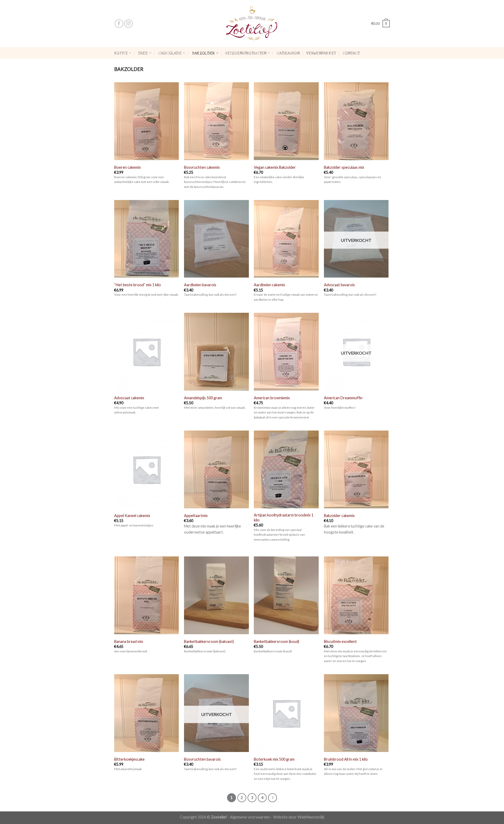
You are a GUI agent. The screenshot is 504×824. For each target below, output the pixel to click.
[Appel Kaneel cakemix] (146, 470)
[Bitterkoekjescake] (146, 713)
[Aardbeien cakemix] (286, 239)
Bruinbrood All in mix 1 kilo (346, 759)
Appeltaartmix (196, 515)
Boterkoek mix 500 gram (274, 759)
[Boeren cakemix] (146, 121)
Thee (143, 53)
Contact (351, 53)
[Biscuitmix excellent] (356, 595)
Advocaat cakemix (129, 398)
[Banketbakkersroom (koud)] (286, 595)
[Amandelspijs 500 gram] (216, 352)
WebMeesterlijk (311, 817)
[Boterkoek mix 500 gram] (286, 713)
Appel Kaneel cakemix (132, 515)
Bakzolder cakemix (339, 515)
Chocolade (170, 53)
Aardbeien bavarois (200, 285)
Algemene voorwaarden (250, 817)
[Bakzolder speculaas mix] (356, 121)
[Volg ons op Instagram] (128, 23)
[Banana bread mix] (146, 595)
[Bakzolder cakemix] (356, 470)
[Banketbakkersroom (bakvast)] (216, 595)
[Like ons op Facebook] (119, 23)
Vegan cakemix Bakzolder (275, 167)
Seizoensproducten (245, 53)
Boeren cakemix (127, 167)
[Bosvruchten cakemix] (216, 121)
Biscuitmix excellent (340, 641)
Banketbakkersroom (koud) (276, 641)
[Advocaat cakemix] (146, 352)
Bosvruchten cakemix (202, 167)
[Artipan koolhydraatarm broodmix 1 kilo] (286, 470)
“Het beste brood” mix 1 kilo (137, 285)
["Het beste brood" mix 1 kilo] (146, 239)
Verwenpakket (321, 53)
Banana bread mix (128, 641)
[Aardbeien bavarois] (216, 239)
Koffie (121, 53)
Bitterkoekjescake (129, 759)
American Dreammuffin (343, 398)
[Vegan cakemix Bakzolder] (286, 121)
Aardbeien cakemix (269, 285)
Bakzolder (203, 53)
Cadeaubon (288, 53)
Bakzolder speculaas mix (344, 167)
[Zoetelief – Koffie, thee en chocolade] (252, 23)
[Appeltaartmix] (216, 470)
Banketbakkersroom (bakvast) (209, 641)
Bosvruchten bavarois (202, 759)
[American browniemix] (286, 352)
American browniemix (272, 398)
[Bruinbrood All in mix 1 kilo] (356, 713)
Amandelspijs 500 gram (203, 398)
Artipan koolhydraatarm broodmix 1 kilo (283, 517)
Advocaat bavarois (339, 285)
